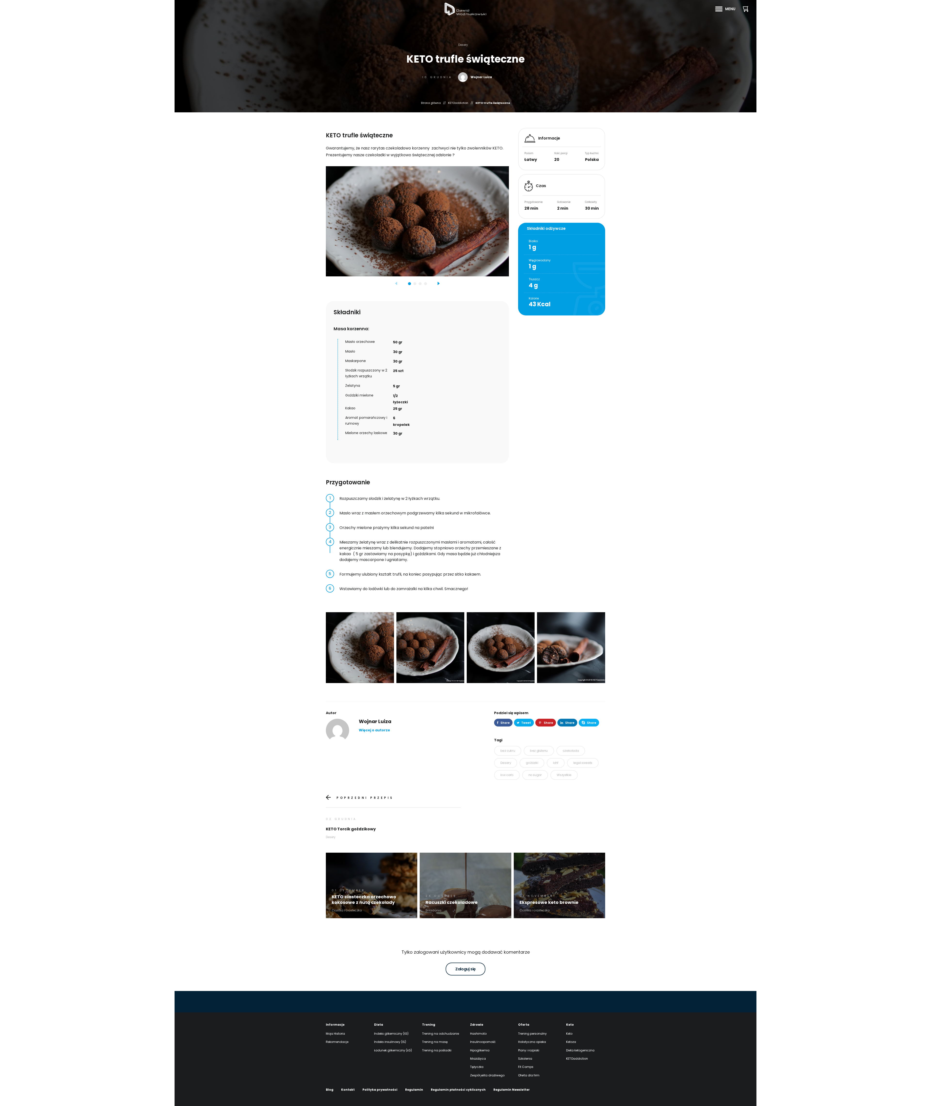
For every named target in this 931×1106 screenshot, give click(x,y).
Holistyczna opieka (532, 1042)
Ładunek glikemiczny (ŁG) (393, 1050)
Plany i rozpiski (528, 1050)
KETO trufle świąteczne (492, 103)
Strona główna (431, 103)
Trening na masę (435, 1042)
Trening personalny (532, 1034)
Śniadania (433, 910)
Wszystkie (564, 775)
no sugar (535, 775)
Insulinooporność (483, 1042)
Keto (569, 1034)
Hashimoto (478, 1034)
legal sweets (582, 762)
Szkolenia (525, 1058)
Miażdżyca (478, 1058)
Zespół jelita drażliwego (487, 1075)
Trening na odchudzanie (440, 1034)
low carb (507, 775)
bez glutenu (539, 750)
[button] (396, 284)
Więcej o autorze (374, 730)
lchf (555, 762)
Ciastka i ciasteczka (347, 910)
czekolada (571, 750)
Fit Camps (525, 1067)
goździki (532, 762)
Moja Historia (335, 1034)
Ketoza (571, 1042)
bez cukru (507, 750)
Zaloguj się (465, 969)
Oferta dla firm (528, 1075)
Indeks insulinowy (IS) (390, 1042)
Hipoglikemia (480, 1050)
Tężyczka (476, 1067)
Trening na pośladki (436, 1050)
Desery (505, 762)
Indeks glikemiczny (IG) (391, 1034)
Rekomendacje (337, 1042)
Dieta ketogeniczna (580, 1050)
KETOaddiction (458, 103)
